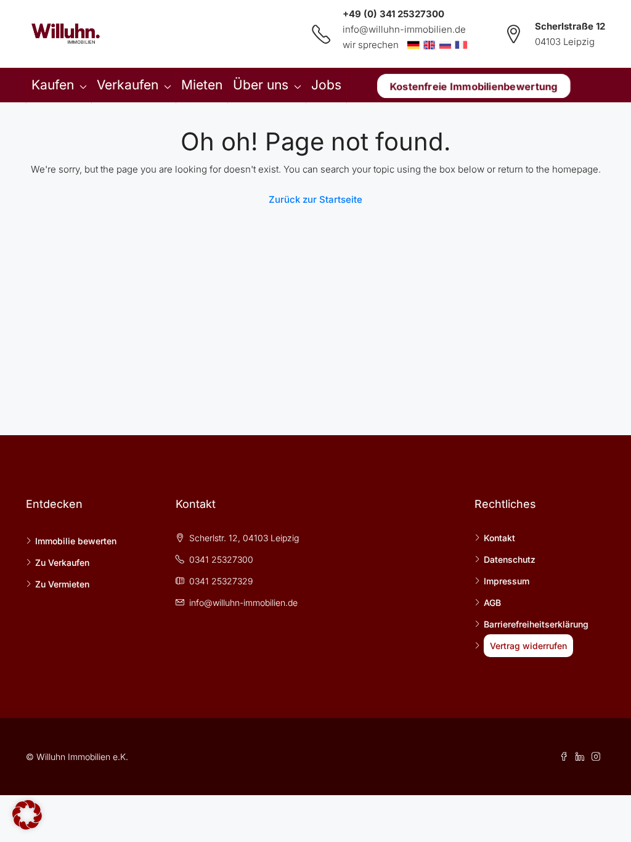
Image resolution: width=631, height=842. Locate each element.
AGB (492, 602)
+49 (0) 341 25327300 (393, 14)
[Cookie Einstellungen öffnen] (27, 814)
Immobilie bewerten (75, 541)
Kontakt (499, 538)
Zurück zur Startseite (315, 199)
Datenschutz (509, 559)
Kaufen (52, 84)
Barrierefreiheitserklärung (536, 624)
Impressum (506, 581)
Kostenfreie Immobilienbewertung (474, 86)
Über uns (260, 84)
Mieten (201, 84)
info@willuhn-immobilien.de (404, 29)
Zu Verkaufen (62, 562)
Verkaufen (127, 84)
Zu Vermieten (62, 584)
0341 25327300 (221, 559)
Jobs (326, 84)
